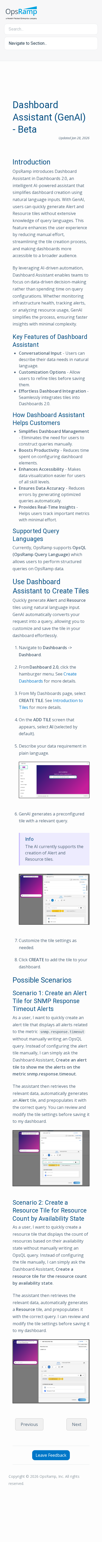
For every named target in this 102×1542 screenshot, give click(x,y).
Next (76, 1424)
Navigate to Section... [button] (28, 43)
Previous (29, 1424)
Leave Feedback (51, 1455)
